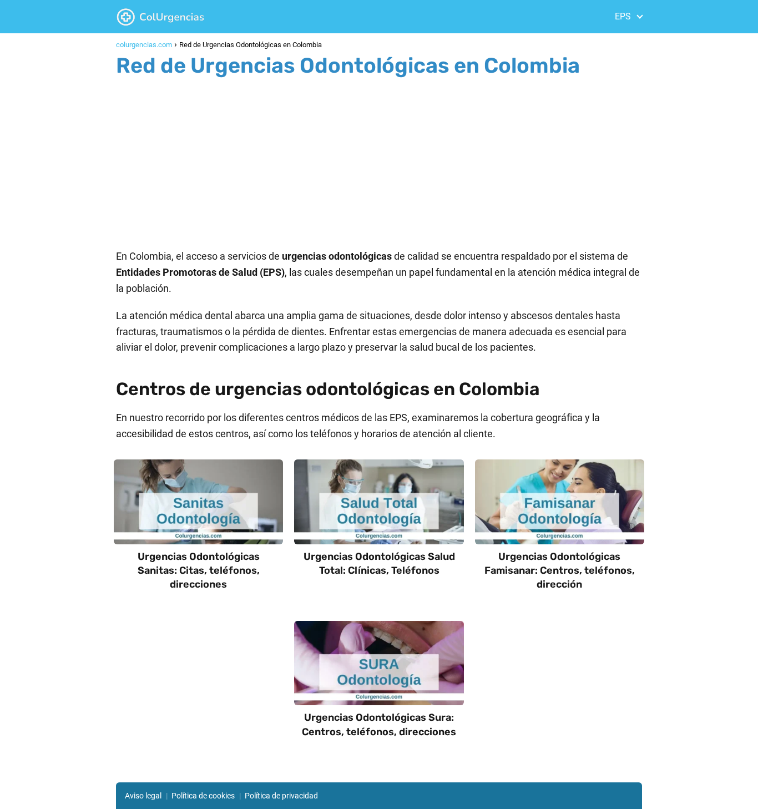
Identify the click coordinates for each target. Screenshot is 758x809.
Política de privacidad (281, 795)
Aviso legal (143, 795)
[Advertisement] (379, 159)
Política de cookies (203, 795)
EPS (623, 16)
